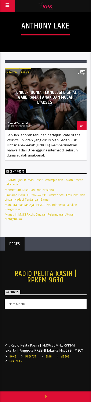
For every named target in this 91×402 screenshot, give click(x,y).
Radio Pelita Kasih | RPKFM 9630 (46, 277)
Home (13, 356)
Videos (65, 356)
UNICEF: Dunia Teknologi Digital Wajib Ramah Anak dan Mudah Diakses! (46, 97)
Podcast (31, 356)
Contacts (16, 361)
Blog (49, 356)
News (25, 72)
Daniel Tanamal (18, 123)
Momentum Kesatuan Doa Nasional (29, 190)
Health (11, 72)
